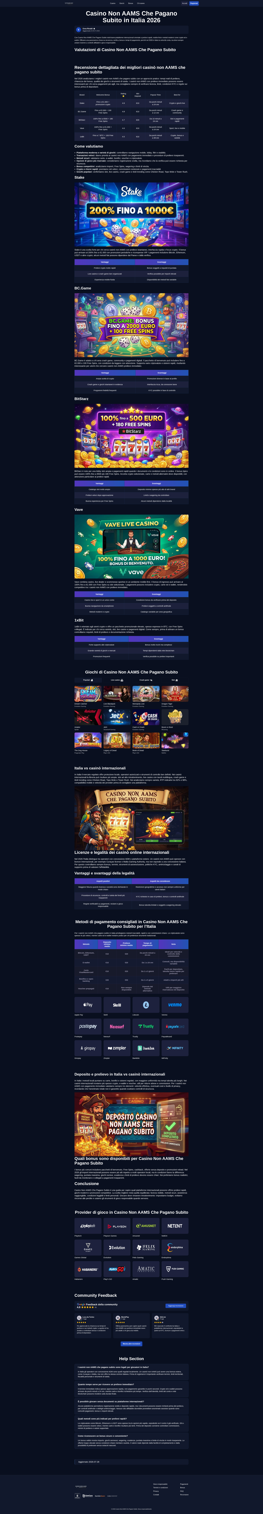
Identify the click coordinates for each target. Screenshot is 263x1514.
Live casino (115, 680)
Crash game (144, 680)
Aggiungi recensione (175, 1306)
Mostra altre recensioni (131, 1344)
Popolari (86, 680)
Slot (173, 680)
